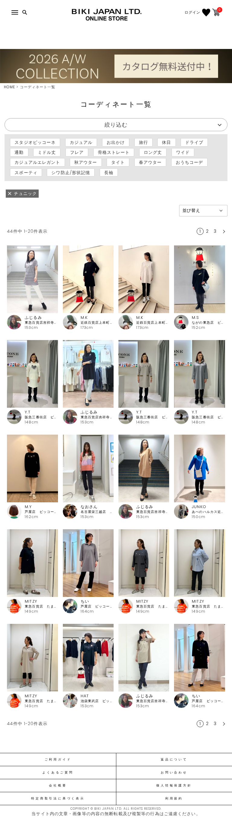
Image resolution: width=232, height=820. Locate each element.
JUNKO (199, 507)
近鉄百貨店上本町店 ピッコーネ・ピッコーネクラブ (97, 322)
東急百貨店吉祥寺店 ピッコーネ (41, 322)
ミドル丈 (47, 152)
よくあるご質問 (57, 772)
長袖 (108, 172)
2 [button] (207, 231)
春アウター (150, 162)
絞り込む (116, 124)
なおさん (89, 507)
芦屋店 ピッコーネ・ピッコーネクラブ (41, 512)
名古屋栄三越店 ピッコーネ (97, 512)
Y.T (28, 412)
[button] (223, 231)
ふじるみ (33, 317)
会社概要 (58, 785)
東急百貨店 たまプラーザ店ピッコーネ (41, 606)
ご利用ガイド (58, 759)
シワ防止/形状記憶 (70, 172)
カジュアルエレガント (37, 162)
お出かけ (116, 142)
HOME (9, 86)
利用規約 (174, 798)
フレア (77, 152)
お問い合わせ (174, 772)
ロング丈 (153, 152)
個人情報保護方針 (174, 785)
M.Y (28, 507)
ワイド (183, 152)
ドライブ (194, 142)
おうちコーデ (189, 162)
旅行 (143, 142)
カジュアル (81, 142)
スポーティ (25, 172)
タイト (118, 162)
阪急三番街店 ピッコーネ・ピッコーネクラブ (41, 417)
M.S (195, 317)
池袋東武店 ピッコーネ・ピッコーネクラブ (97, 701)
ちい (85, 601)
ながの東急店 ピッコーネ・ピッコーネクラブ (208, 322)
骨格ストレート (114, 152)
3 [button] (215, 231)
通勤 (19, 152)
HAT (85, 696)
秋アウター (85, 162)
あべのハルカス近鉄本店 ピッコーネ (208, 512)
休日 (166, 142)
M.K (84, 317)
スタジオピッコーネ (35, 142)
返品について (174, 759)
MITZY (31, 601)
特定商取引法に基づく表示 (58, 798)
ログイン (192, 12)
